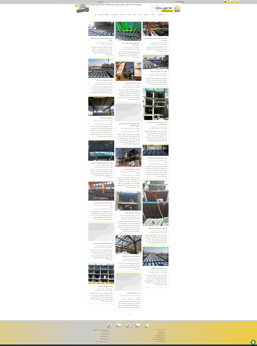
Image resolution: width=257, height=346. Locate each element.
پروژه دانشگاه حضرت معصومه (159, 268)
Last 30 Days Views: (158, 338)
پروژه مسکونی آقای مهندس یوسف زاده (157, 158)
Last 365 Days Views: (157, 339)
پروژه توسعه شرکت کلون (106, 118)
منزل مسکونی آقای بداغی (133, 293)
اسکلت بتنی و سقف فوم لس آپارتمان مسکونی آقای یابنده (157, 123)
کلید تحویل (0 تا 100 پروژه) (126, 217)
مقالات (139, 14)
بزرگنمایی (103, 28)
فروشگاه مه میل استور (104, 14)
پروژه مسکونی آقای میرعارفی (132, 83)
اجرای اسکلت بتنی (136, 215)
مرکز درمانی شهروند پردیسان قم (104, 80)
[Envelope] (109, 325)
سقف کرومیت (133, 217)
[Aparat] (137, 324)
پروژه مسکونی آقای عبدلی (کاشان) (131, 256)
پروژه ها (146, 14)
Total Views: (159, 341)
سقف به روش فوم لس (100, 43)
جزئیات (99, 28)
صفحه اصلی (160, 14)
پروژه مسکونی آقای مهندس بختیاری (103, 243)
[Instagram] (237, 1)
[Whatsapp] (231, 1)
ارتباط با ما (122, 14)
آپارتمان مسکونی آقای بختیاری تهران (157, 228)
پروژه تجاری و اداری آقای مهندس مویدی (102, 163)
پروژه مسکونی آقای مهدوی (106, 286)
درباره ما (129, 14)
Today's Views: (160, 334)
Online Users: (162, 332)
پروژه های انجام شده (109, 43)
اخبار (135, 14)
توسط (109, 44)
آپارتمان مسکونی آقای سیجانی (132, 169)
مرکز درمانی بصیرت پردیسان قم (159, 71)
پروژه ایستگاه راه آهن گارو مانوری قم (103, 203)
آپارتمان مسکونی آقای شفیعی (132, 213)
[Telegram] (225, 1)
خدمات (153, 14)
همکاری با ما (114, 14)
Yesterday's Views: (159, 336)
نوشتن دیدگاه (124, 49)
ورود (95, 14)
